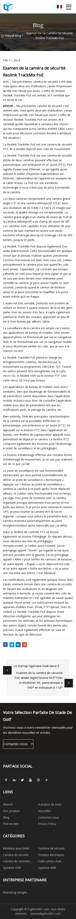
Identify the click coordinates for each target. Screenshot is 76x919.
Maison (9, 36)
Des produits (11, 811)
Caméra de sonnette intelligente (16, 862)
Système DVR (12, 868)
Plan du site (10, 824)
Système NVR (47, 868)
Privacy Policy (47, 824)
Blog (18, 36)
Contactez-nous (16, 744)
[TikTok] (47, 780)
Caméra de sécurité (16, 855)
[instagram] (38, 780)
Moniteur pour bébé (16, 848)
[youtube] (30, 780)
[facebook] (6, 780)
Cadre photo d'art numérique (49, 862)
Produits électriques (51, 855)
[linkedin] (14, 780)
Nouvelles (44, 811)
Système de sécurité (51, 848)
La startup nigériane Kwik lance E (36, 666)
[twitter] (22, 780)
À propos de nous (49, 804)
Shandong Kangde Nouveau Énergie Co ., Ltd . (20, 893)
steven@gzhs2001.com (45, 914)
